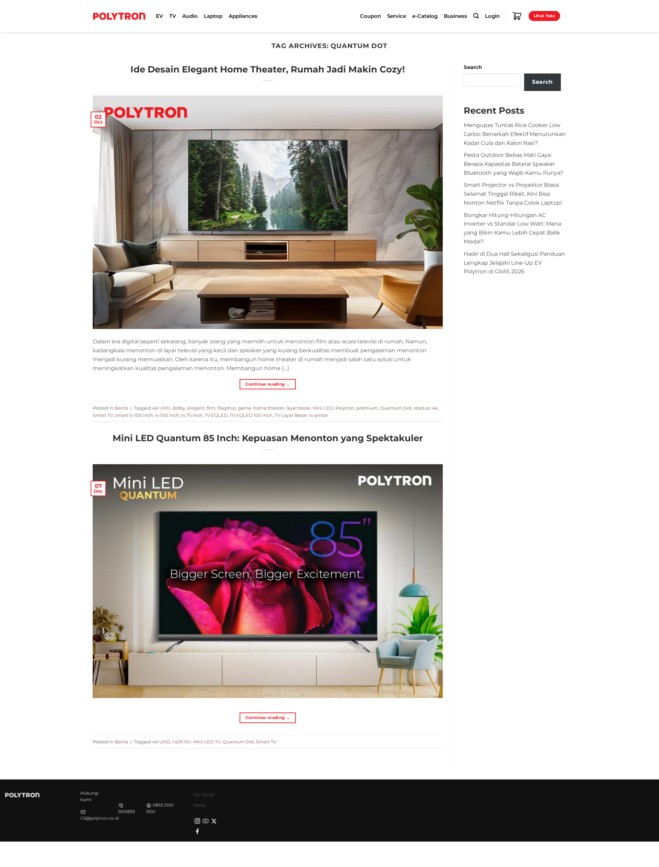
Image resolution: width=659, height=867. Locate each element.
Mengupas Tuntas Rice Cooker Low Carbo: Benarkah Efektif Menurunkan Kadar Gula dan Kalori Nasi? (515, 134)
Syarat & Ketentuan (502, 854)
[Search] (476, 16)
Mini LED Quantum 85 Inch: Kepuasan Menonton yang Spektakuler (268, 438)
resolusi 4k (426, 408)
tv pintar (318, 415)
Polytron (344, 408)
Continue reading (267, 384)
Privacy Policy (458, 854)
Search (473, 67)
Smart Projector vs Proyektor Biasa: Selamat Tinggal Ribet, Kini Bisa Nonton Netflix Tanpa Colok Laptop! (513, 193)
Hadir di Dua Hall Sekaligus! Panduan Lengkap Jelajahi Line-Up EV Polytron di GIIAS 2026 (514, 262)
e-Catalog (425, 16)
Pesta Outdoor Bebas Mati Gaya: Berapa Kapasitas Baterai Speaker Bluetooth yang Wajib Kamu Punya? (513, 163)
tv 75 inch (192, 415)
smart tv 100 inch (134, 415)
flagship (227, 408)
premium (367, 408)
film (211, 408)
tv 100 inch (167, 415)
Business (455, 16)
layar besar (298, 408)
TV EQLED (216, 415)
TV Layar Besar (291, 415)
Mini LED (323, 408)
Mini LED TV (206, 741)
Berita (121, 408)
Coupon (370, 16)
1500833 (126, 811)
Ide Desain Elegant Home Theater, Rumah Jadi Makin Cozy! (267, 69)
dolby (178, 408)
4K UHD (161, 408)
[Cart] (516, 16)
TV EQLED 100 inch (251, 415)
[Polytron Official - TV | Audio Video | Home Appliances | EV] (119, 16)
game (244, 408)
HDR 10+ (181, 741)
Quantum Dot (396, 408)
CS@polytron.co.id (99, 818)
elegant (196, 408)
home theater (268, 408)
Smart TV (103, 415)
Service (396, 16)
